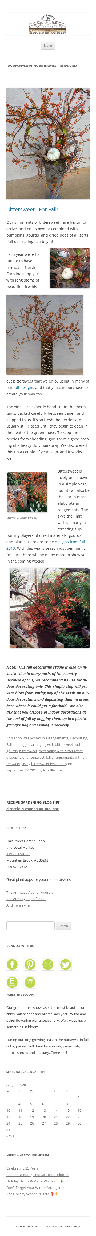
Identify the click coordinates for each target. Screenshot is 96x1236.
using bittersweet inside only (44, 763)
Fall (9, 744)
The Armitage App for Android (30, 892)
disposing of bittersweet (25, 757)
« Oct (10, 1136)
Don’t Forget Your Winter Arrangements (37, 1187)
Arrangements (57, 738)
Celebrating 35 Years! (22, 1168)
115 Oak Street (18, 853)
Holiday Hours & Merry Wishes (31, 1181)
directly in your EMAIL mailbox (32, 808)
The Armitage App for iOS (26, 898)
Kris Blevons (52, 770)
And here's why (18, 905)
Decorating (78, 738)
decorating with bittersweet (61, 750)
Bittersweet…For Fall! (32, 209)
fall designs (24, 387)
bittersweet (28, 750)
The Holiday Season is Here (28, 1194)
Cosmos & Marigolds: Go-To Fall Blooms (37, 1174)
